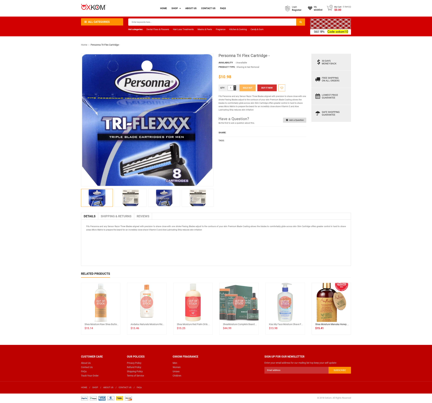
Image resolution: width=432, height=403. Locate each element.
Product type (227, 67)
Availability (226, 62)
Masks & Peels (205, 29)
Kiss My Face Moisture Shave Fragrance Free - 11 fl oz (297, 324)
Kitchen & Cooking (238, 29)
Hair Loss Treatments (183, 29)
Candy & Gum (257, 29)
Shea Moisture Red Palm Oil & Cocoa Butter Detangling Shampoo (210, 324)
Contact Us (87, 367)
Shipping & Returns (116, 216)
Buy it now (267, 88)
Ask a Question (296, 120)
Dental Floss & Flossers (157, 29)
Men (175, 363)
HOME (84, 387)
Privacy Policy (134, 363)
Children (177, 375)
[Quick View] (338, 313)
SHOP (95, 387)
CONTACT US (125, 387)
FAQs (84, 371)
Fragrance (220, 29)
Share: (222, 132)
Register (297, 10)
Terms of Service (135, 375)
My (318, 8)
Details (90, 216)
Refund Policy (134, 367)
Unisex (176, 371)
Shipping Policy (135, 371)
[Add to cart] (331, 313)
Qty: (222, 88)
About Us (86, 363)
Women (177, 367)
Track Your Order (90, 375)
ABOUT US (108, 387)
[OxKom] (106, 398)
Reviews (143, 216)
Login (294, 7)
